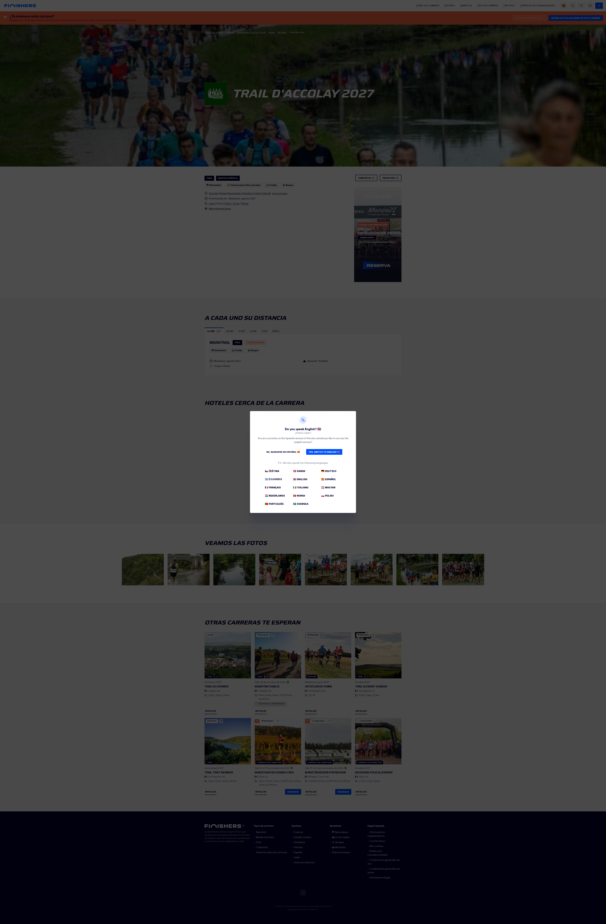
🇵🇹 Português (274, 504)
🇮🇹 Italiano (300, 487)
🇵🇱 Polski (327, 496)
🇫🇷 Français (273, 487)
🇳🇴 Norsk (299, 496)
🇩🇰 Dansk (299, 471)
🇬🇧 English (300, 479)
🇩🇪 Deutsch (328, 471)
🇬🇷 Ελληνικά (273, 479)
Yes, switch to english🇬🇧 (324, 452)
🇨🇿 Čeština (272, 471)
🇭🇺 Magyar (328, 487)
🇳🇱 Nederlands (275, 496)
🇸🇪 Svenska (300, 504)
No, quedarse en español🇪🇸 (283, 452)
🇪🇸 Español (328, 479)
